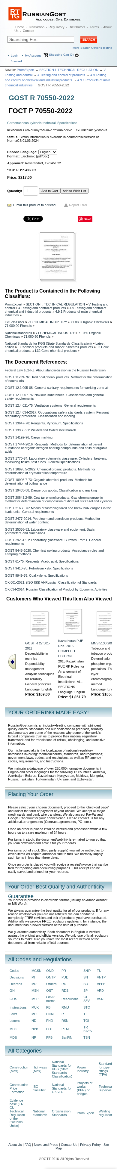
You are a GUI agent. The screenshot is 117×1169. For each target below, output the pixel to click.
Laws (13, 1014)
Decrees (16, 984)
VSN (100, 999)
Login (15, 55)
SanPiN (67, 1037)
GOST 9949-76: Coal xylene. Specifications (36, 575)
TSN (86, 1037)
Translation (36, 27)
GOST (14, 999)
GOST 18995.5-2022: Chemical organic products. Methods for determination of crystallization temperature (50, 471)
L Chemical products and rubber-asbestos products (55, 347)
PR (64, 970)
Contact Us (69, 1144)
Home (19, 27)
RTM (65, 1029)
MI (33, 977)
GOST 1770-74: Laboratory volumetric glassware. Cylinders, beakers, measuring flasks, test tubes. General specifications (56, 460)
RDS (65, 990)
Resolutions (70, 999)
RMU (65, 1007)
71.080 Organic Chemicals (89, 322)
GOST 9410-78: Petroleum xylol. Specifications (39, 568)
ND (34, 1020)
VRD (100, 990)
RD (64, 984)
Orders (51, 984)
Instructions (18, 1007)
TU (99, 970)
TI (84, 1014)
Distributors (77, 27)
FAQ (28, 1144)
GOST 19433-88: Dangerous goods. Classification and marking (51, 490)
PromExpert (25, 70)
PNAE (50, 1014)
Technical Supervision (107, 1088)
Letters (15, 1020)
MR (34, 984)
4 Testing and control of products (61, 75)
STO (86, 1007)
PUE (65, 977)
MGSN (36, 970)
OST (49, 990)
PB (48, 1007)
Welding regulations (107, 1113)
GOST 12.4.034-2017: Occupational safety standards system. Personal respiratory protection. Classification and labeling (57, 414)
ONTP (51, 977)
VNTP (101, 977)
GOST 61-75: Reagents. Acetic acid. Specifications (42, 561)
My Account (33, 55)
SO (85, 984)
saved (16, 61)
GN (12, 990)
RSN (65, 1020)
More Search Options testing (92, 47)
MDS (13, 1037)
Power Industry (83, 1069)
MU (34, 1014)
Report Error (78, 205)
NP (34, 1037)
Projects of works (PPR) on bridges (84, 1088)
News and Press (46, 1144)
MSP (35, 999)
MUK (35, 1007)
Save (87, 219)
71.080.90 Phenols (18, 325)
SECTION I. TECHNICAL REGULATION (68, 70)
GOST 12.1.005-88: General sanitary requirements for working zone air (57, 387)
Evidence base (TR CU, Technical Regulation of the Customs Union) (17, 1113)
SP (85, 990)
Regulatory (56, 27)
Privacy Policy (90, 1144)
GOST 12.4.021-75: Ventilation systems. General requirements (50, 405)
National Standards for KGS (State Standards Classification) (48, 343)
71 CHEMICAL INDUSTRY (47, 322)
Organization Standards (61, 1113)
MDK (13, 1029)
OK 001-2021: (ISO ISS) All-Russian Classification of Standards (51, 582)
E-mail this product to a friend (34, 205)
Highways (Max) (40, 1069)
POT (49, 1029)
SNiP (87, 970)
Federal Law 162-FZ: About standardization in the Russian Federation (55, 370)
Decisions (17, 977)
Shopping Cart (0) (61, 54)
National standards (18, 333)
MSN (35, 990)
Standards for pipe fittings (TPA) (106, 1069)
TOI (86, 1020)
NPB (35, 1029)
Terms (94, 27)
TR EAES (87, 1029)
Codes (14, 970)
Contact (28, 31)
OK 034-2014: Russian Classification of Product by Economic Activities (56, 589)
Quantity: (14, 191)
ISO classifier (14, 322)
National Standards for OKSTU (62, 1088)
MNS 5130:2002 (103, 643)
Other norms (51, 999)
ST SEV (86, 999)
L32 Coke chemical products (56, 350)
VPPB (101, 984)
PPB (49, 1037)
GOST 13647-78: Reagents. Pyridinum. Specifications (44, 423)
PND (49, 1020)
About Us (15, 1144)
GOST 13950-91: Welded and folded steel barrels (40, 430)
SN (85, 977)
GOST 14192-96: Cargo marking (28, 437)
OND (50, 970)
